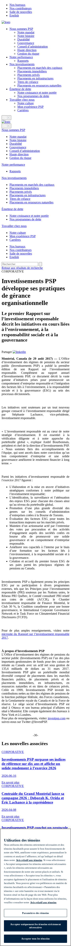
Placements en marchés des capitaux (39, 67)
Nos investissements (22, 64)
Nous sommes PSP (21, 28)
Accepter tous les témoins (35, 938)
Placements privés (28, 75)
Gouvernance (25, 43)
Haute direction (26, 50)
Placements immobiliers (32, 71)
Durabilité (23, 39)
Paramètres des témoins (35, 913)
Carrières (23, 110)
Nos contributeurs (20, 8)
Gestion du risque (28, 53)
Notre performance (21, 57)
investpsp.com (56, 718)
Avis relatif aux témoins (29, 860)
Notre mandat (25, 32)
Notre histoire (25, 36)
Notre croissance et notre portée (37, 92)
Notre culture (25, 103)
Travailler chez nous (22, 99)
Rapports (23, 60)
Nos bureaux (17, 4)
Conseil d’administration (32, 46)
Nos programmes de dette (33, 96)
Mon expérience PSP (30, 106)
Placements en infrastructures (35, 78)
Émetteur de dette (20, 89)
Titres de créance (27, 82)
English (14, 15)
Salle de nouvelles (20, 12)
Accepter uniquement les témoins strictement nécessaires (35, 926)
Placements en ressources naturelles (39, 85)
